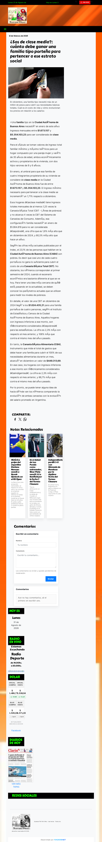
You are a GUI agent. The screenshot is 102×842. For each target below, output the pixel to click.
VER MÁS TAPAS (16, 785)
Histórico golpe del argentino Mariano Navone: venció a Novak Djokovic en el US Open (17, 470)
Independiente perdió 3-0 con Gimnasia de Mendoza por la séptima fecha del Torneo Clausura (54, 471)
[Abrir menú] (5, 29)
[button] (77, 2)
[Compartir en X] (20, 419)
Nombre (19, 541)
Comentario (20, 551)
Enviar (51, 579)
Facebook (16, 730)
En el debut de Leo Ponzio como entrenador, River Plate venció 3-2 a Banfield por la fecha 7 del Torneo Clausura (36, 472)
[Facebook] (93, 2)
